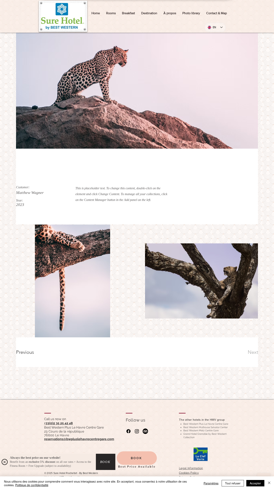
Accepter (255, 483)
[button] (5, 462)
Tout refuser (233, 483)
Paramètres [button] (211, 483)
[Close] (269, 483)
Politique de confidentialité (31, 485)
